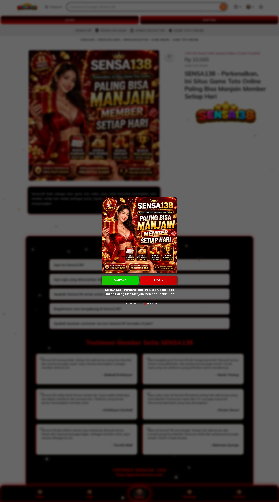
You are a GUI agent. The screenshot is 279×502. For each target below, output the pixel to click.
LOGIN (159, 280)
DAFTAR (120, 280)
